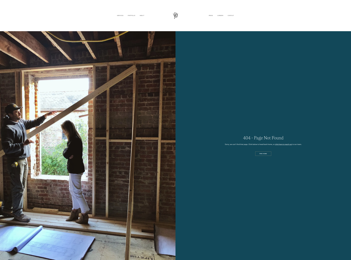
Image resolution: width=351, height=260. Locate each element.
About (142, 15)
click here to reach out (283, 144)
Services (120, 15)
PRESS (211, 15)
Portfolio (131, 15)
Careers (220, 15)
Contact (231, 15)
